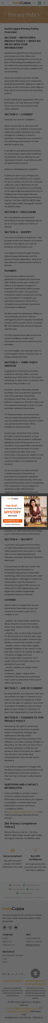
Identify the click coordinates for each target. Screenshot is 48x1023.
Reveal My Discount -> (12, 521)
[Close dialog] (3, 498)
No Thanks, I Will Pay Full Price (12, 524)
